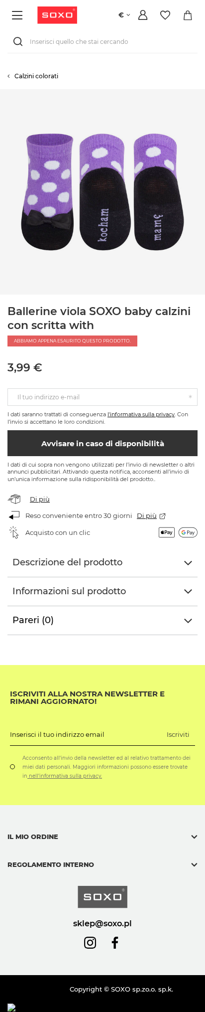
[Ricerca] (19, 41)
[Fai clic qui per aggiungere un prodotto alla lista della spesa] (200, 94)
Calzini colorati (36, 76)
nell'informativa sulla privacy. (64, 776)
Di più (40, 499)
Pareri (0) (33, 620)
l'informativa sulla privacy (141, 414)
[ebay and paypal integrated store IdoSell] (78, 1008)
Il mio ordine (32, 837)
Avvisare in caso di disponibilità (102, 443)
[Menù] (18, 15)
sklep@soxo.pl (102, 923)
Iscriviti (178, 734)
